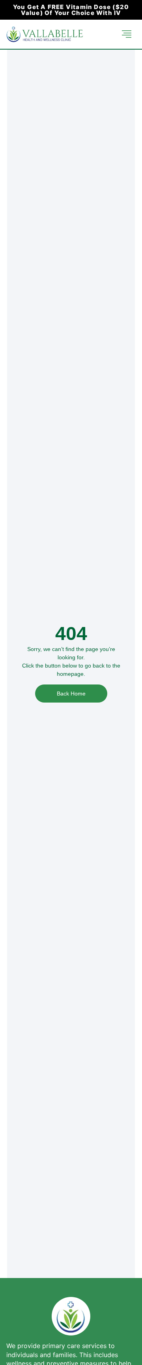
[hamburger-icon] (127, 34)
